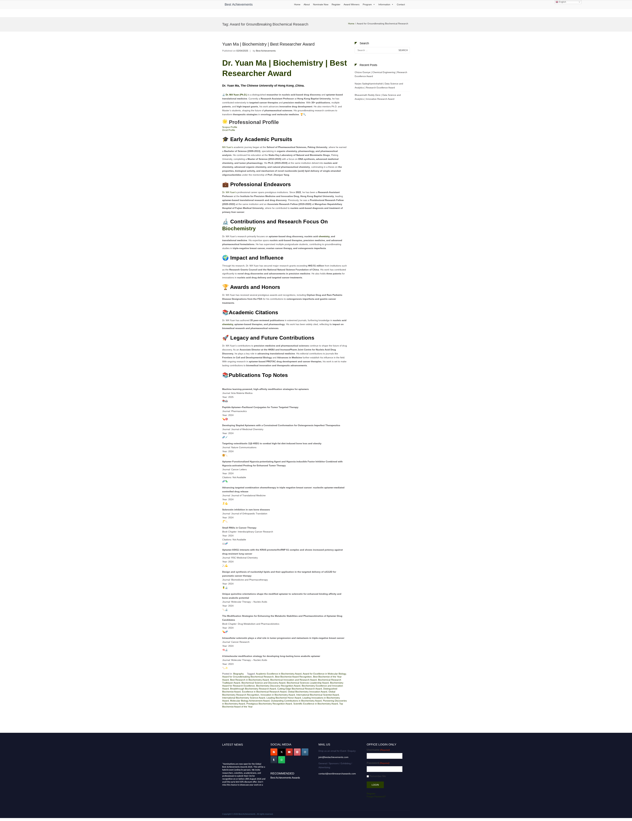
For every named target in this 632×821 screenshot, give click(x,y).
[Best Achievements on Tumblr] (273, 759)
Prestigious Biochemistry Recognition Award (269, 703)
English (562, 2)
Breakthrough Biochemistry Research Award (253, 688)
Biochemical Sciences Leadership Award (308, 682)
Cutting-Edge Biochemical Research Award (299, 688)
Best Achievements (239, 4)
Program (367, 4)
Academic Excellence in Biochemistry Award (279, 673)
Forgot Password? (376, 796)
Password (378, 763)
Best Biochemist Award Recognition (293, 676)
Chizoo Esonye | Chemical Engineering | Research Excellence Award (381, 74)
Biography (238, 673)
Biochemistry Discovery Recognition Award (278, 685)
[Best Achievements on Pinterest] (297, 752)
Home (297, 4)
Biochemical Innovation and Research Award (293, 679)
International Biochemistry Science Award (243, 697)
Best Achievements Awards (285, 777)
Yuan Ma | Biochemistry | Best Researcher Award (268, 44)
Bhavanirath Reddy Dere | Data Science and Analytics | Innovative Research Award (378, 97)
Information (384, 4)
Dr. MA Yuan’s (229, 192)
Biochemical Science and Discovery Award (263, 682)
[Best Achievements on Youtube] (289, 752)
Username (378, 749)
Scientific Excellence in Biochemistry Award (315, 703)
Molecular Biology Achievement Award (250, 700)
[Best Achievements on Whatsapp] (281, 759)
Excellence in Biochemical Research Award (264, 691)
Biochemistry (239, 228)
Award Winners (351, 4)
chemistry (324, 236)
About (307, 4)
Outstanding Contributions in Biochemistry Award (296, 700)
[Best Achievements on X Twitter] (281, 752)
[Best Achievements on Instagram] (305, 752)
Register (336, 4)
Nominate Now (320, 4)
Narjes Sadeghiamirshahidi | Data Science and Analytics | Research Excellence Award (379, 85)
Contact (401, 4)
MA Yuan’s (227, 147)
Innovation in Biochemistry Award (278, 694)
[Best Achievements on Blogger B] (273, 752)
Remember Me (377, 776)
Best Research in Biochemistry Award (249, 679)
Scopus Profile (229, 127)
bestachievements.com (233, 785)
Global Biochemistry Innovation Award (307, 691)
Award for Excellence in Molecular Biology (324, 673)
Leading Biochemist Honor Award (283, 697)
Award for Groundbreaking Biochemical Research (248, 676)
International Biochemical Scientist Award (317, 694)
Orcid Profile (228, 130)
